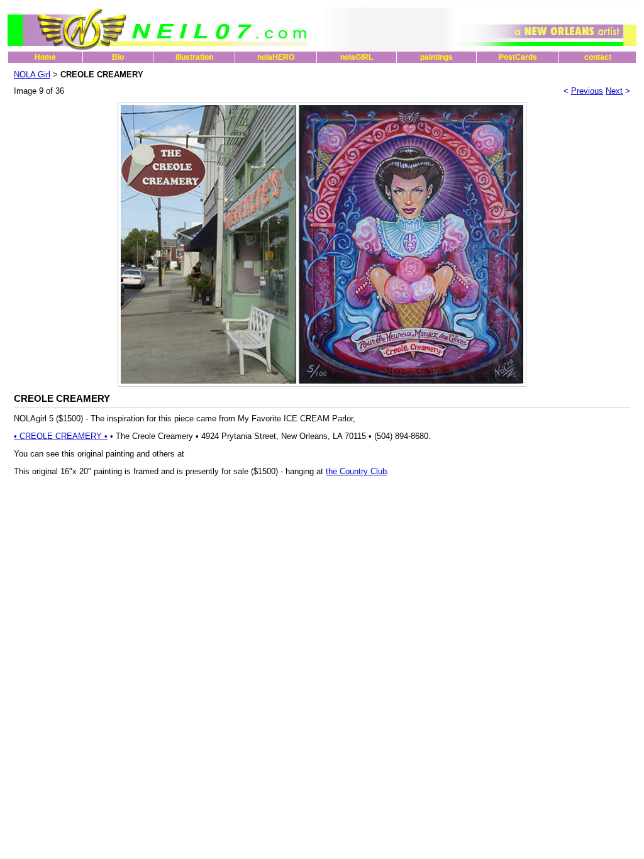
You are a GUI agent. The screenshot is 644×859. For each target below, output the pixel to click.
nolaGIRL (356, 57)
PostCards (518, 57)
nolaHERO (275, 57)
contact (597, 57)
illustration (194, 57)
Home (45, 57)
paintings (436, 57)
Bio (118, 57)
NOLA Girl (32, 74)
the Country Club (356, 471)
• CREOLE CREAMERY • (61, 436)
